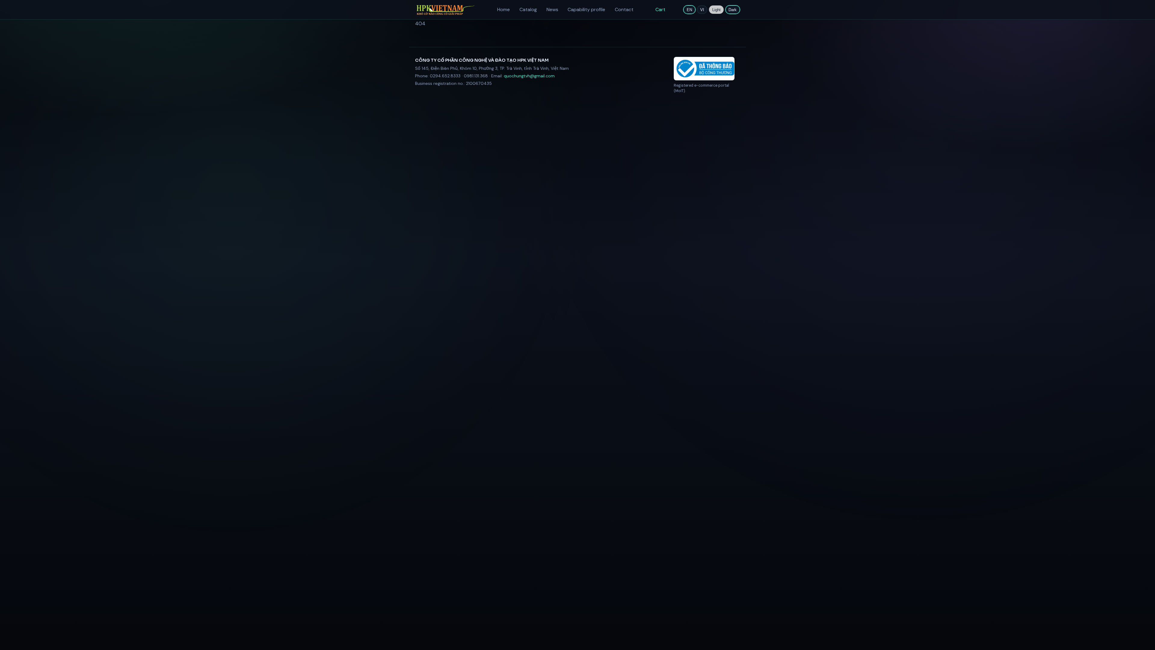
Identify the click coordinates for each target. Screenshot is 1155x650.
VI (702, 10)
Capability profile (586, 9)
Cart (660, 9)
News (552, 9)
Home (503, 9)
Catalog (528, 9)
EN (689, 10)
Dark (732, 10)
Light (716, 10)
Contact (624, 9)
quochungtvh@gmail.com (529, 76)
